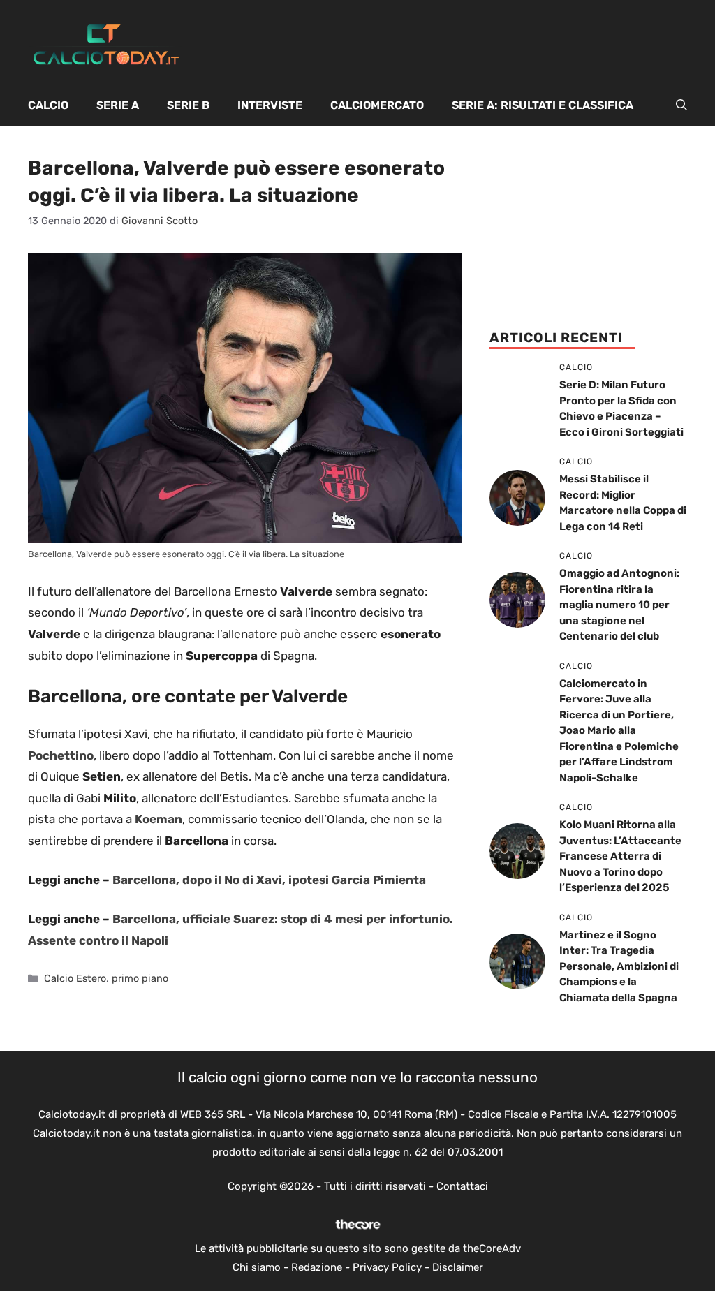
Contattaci (462, 1186)
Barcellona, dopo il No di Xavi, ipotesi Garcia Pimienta (269, 880)
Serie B (188, 105)
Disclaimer (457, 1267)
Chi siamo (257, 1267)
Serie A (117, 105)
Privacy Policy (387, 1267)
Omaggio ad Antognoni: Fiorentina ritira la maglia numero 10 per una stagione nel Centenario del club (619, 604)
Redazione (316, 1267)
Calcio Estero (75, 978)
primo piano (140, 978)
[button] (681, 105)
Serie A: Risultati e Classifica (542, 105)
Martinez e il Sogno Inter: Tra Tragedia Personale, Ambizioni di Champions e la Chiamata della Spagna (619, 966)
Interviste (269, 105)
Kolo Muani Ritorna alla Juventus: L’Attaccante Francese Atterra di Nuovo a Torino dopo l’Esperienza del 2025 (620, 856)
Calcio (48, 105)
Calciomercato (377, 105)
